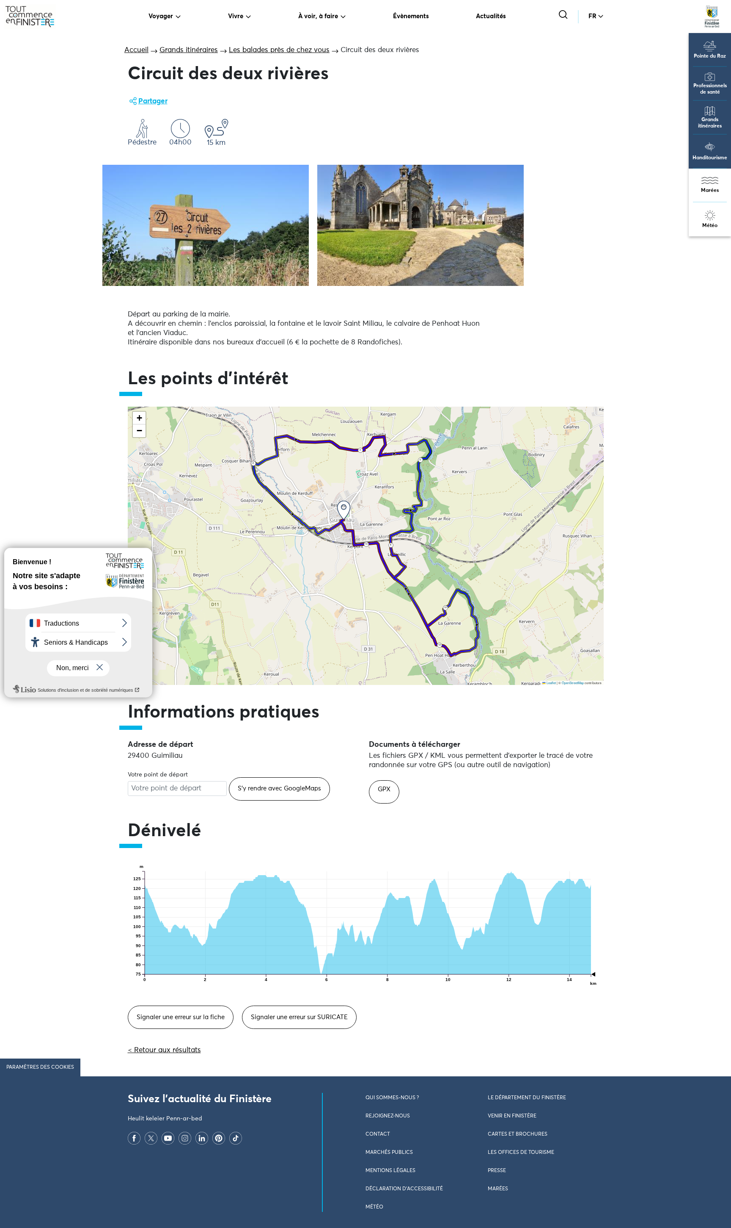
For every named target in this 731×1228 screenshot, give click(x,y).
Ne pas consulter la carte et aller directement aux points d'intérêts (237, 689)
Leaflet (551, 682)
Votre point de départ (158, 775)
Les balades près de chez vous (279, 50)
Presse (497, 1170)
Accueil (136, 50)
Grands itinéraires (710, 123)
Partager (153, 101)
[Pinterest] (218, 1138)
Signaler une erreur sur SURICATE (299, 1017)
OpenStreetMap (573, 682)
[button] (344, 510)
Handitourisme (710, 158)
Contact (378, 1134)
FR (592, 16)
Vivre (235, 16)
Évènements (411, 16)
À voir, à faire (318, 16)
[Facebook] (134, 1138)
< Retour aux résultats (164, 1050)
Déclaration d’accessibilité (404, 1189)
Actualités (491, 16)
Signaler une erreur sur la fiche (181, 1017)
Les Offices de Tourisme (521, 1152)
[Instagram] (185, 1138)
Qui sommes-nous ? (392, 1097)
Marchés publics (389, 1152)
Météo (709, 225)
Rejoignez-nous (388, 1116)
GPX (384, 789)
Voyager (160, 16)
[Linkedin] (201, 1138)
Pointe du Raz (710, 56)
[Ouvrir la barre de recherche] (564, 15)
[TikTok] (235, 1138)
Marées (710, 190)
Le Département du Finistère (527, 1097)
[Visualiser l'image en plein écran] (205, 225)
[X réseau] (151, 1138)
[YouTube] (168, 1138)
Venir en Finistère (512, 1116)
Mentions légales (390, 1170)
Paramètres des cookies (40, 1067)
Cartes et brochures (517, 1134)
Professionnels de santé (710, 89)
